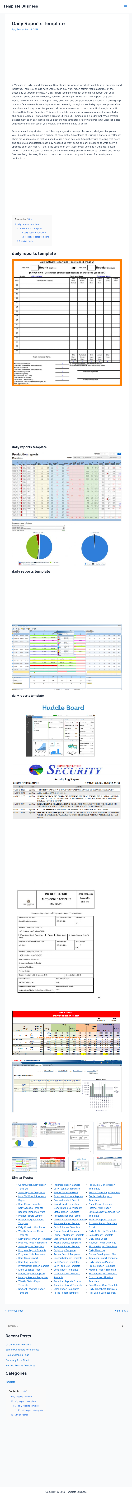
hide (30, 219)
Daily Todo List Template (67, 1265)
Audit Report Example (100, 1204)
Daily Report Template (30, 1204)
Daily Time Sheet (98, 1238)
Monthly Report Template (102, 1219)
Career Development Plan (103, 1254)
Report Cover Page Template (104, 1192)
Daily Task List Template (67, 1188)
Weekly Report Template (31, 1273)
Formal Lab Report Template (69, 1235)
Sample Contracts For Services (22, 1349)
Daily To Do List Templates (103, 1231)
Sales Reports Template (31, 1246)
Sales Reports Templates (31, 1192)
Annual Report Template (67, 1254)
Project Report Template (102, 1265)
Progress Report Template (32, 1242)
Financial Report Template (103, 1273)
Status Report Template (66, 1211)
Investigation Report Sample (33, 1265)
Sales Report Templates (66, 1289)
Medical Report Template (102, 1269)
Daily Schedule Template (67, 1227)
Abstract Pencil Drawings (102, 1242)
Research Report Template (68, 1258)
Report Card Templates (66, 1204)
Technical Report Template (68, 1285)
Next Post (121, 1311)
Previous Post (14, 1311)
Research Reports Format (67, 1215)
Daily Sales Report (28, 1258)
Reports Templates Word (31, 1211)
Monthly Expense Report (67, 1238)
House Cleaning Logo (17, 1355)
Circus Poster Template (18, 1344)
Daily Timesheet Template (103, 1289)
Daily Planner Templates (67, 1262)
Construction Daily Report (68, 1207)
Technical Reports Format (67, 1281)
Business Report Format (67, 1223)
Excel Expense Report (30, 1269)
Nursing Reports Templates (33, 1277)
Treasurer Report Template (103, 1258)
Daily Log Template (28, 1262)
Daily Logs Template (64, 1250)
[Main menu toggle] (125, 6)
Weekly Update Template (67, 1242)
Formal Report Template (67, 1231)
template (10, 1381)
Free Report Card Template (103, 1285)
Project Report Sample (30, 1215)
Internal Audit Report (100, 1207)
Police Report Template (66, 1292)
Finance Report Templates (103, 1246)
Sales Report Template (101, 1235)
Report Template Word (66, 1192)
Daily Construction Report (32, 1227)
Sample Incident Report (66, 1200)
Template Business (20, 6)
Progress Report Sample (67, 1184)
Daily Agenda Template (30, 1207)
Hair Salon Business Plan (102, 1292)
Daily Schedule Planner (101, 1262)
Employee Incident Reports (68, 1196)
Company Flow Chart (17, 1360)
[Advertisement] (39, 58)
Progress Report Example (32, 1250)
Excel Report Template (66, 1269)
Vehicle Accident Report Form (70, 1219)
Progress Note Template (31, 1254)
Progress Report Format (67, 1246)
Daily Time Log (97, 1250)
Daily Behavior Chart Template (34, 1238)
